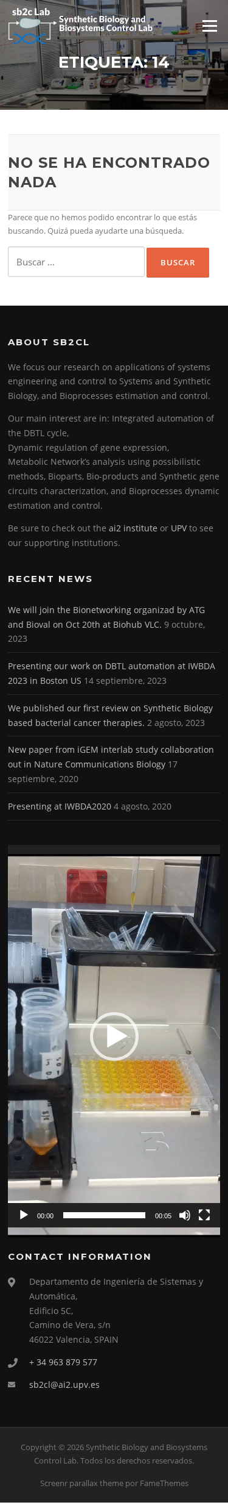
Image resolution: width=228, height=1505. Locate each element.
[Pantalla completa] (204, 1215)
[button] (114, 1036)
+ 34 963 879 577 (63, 1362)
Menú (209, 25)
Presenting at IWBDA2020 (59, 806)
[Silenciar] (185, 1215)
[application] (114, 1036)
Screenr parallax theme (81, 1483)
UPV (180, 528)
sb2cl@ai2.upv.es (64, 1384)
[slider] (104, 1215)
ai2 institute (133, 528)
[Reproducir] (24, 1215)
